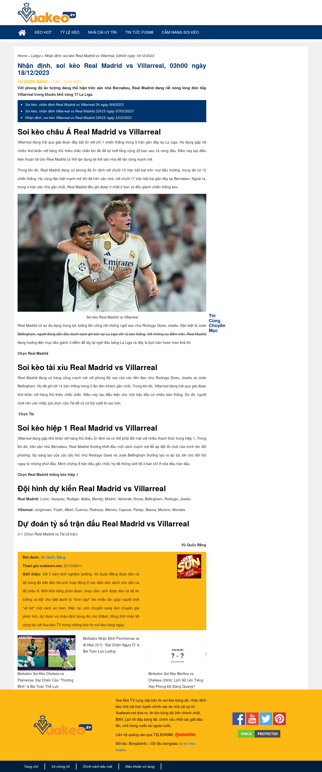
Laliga (36, 55)
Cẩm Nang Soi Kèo (180, 32)
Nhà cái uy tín (102, 32)
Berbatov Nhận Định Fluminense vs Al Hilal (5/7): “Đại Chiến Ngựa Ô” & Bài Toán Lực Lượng (111, 644)
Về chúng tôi (60, 766)
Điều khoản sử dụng (139, 766)
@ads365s (185, 734)
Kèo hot (43, 32)
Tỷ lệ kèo (69, 32)
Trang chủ (31, 766)
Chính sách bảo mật (97, 766)
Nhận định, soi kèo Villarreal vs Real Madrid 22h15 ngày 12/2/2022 (78, 118)
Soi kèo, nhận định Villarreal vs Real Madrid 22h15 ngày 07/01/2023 (79, 111)
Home (22, 55)
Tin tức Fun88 (139, 32)
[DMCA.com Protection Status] (259, 733)
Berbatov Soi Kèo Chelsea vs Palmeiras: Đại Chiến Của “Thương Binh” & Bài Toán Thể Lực (45, 680)
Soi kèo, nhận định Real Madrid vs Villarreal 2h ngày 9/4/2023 (74, 105)
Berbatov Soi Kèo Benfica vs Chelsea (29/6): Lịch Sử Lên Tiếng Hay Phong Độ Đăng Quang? (175, 680)
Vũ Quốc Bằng (53, 557)
